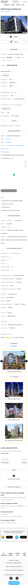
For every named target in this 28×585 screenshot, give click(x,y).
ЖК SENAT (24, 462)
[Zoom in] (25, 162)
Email (9, 537)
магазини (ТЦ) (17, 554)
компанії (18, 4)
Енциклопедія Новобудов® (16, 570)
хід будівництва (6, 108)
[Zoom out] (25, 164)
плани (16, 42)
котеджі (13, 4)
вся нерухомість (4, 554)
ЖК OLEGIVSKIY (5, 462)
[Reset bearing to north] (25, 166)
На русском (25, 1)
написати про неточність (8, 60)
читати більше (4, 453)
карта (23, 4)
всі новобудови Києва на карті (9, 190)
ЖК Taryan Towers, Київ (14, 399)
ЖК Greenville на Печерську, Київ (14, 440)
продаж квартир (10, 554)
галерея (15, 37)
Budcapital (18, 125)
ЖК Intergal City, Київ (14, 419)
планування (5, 75)
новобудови (7, 4)
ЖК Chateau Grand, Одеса (14, 371)
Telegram (23, 537)
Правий (8, 139)
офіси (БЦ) (24, 554)
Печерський (9, 142)
